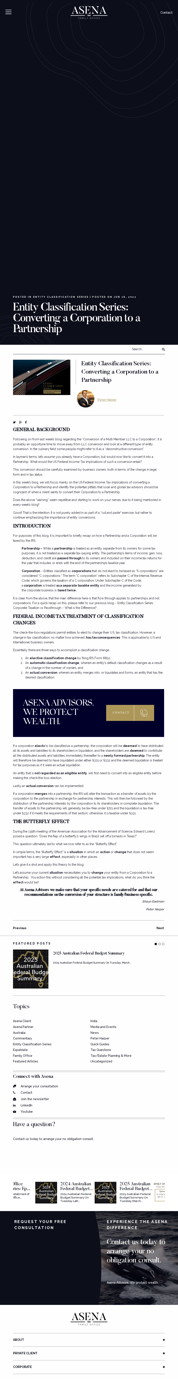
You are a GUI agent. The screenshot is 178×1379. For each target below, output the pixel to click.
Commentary (22, 1038)
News (95, 1032)
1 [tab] (156, 944)
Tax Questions (101, 1050)
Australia (19, 1032)
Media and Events (103, 1027)
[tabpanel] (89, 969)
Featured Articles (25, 1061)
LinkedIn (26, 1105)
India (94, 1021)
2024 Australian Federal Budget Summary (75, 1189)
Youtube (27, 1111)
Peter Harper (107, 400)
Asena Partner (23, 1027)
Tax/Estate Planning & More (111, 1055)
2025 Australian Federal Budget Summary (135, 1189)
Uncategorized (101, 1061)
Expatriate (20, 1050)
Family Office (22, 1055)
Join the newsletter (35, 1099)
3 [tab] (163, 944)
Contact (166, 13)
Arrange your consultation (39, 1086)
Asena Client (22, 1021)
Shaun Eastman (153, 901)
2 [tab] (159, 944)
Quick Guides (100, 1044)
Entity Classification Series (61, 297)
